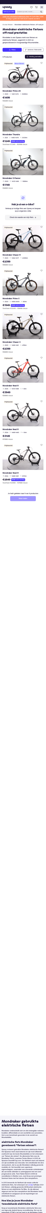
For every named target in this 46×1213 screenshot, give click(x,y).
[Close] (25, 1)
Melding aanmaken (35, 56)
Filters (13, 50)
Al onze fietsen (8, 24)
